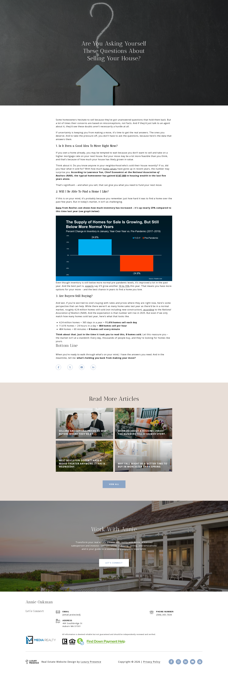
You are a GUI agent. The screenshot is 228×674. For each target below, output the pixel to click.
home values (110, 168)
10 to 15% (124, 286)
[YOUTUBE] (192, 661)
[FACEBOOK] (171, 661)
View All (114, 484)
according (148, 309)
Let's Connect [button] (114, 563)
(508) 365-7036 (164, 614)
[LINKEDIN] (185, 661)
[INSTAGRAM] (178, 661)
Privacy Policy (151, 661)
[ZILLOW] (199, 661)
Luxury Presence (91, 661)
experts (89, 286)
